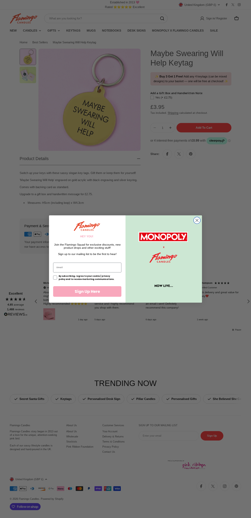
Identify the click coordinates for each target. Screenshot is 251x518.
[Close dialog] (197, 220)
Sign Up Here (87, 291)
